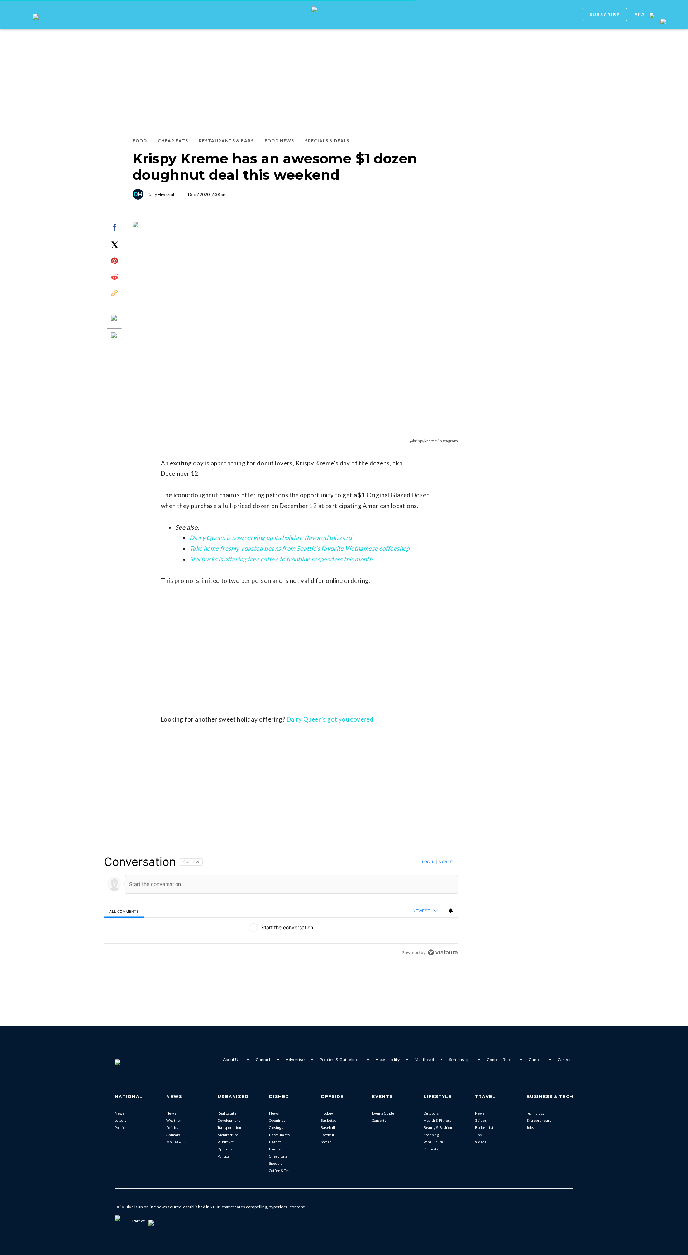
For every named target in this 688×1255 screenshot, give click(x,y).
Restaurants (279, 1134)
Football (327, 1134)
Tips (478, 1134)
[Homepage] (129, 1059)
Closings (276, 1127)
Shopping (431, 1134)
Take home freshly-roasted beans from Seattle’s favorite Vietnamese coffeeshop (300, 548)
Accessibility (388, 1059)
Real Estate (227, 1113)
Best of (275, 1142)
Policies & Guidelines (340, 1059)
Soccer (326, 1142)
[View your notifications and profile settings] (451, 911)
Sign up (446, 861)
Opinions (225, 1149)
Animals (173, 1134)
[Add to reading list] (114, 336)
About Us (231, 1059)
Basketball (330, 1120)
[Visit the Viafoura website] (442, 952)
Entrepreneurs (538, 1120)
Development (229, 1120)
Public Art (226, 1142)
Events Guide (383, 1113)
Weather (173, 1120)
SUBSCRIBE (604, 14)
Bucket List (484, 1127)
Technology (535, 1113)
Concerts (379, 1120)
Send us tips (460, 1059)
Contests (431, 1149)
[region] (281, 906)
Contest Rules (500, 1059)
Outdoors (431, 1113)
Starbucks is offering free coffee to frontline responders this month (281, 559)
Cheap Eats (278, 1156)
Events (275, 1149)
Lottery (120, 1120)
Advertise (295, 1059)
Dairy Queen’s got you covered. (331, 719)
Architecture (228, 1134)
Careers (565, 1059)
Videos (480, 1142)
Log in (428, 861)
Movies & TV (176, 1142)
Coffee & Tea (279, 1170)
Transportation (229, 1127)
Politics (120, 1127)
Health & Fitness (438, 1120)
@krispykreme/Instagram (433, 441)
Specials (275, 1163)
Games (536, 1059)
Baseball (328, 1127)
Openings (277, 1120)
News (119, 1113)
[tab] (124, 911)
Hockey (327, 1113)
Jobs (530, 1127)
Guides (481, 1120)
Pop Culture (433, 1142)
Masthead (424, 1059)
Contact (263, 1059)
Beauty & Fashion (438, 1127)
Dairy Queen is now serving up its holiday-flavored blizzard (271, 537)
